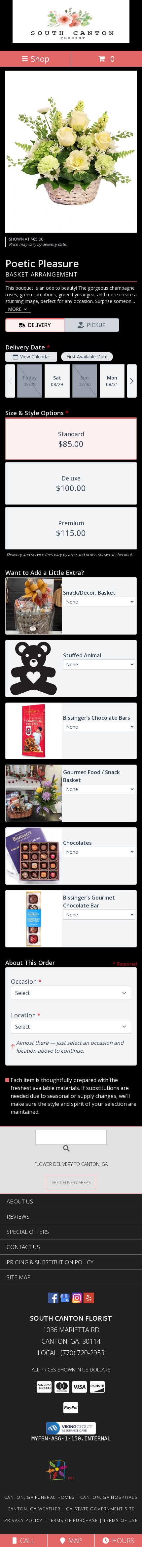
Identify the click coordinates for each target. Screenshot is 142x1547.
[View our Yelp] (89, 1301)
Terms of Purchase (73, 1520)
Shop (40, 58)
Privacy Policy (23, 1520)
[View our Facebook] (53, 1301)
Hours (121, 1540)
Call (26, 1540)
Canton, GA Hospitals (109, 1497)
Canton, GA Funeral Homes (39, 1497)
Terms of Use (120, 1520)
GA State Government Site (100, 1509)
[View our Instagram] (77, 1301)
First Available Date (87, 356)
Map (73, 1540)
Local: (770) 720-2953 (71, 1352)
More (14, 309)
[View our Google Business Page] (65, 1301)
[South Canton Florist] (71, 41)
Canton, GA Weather (34, 1509)
